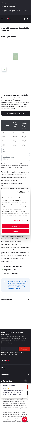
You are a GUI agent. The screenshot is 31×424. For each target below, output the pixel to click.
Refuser (15, 231)
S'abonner (24, 349)
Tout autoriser (15, 226)
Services (5, 374)
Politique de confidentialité (9, 354)
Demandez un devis (15, 113)
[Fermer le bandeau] (28, 191)
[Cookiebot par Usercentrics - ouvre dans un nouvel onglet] (18, 192)
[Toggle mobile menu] (2, 18)
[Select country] (28, 18)
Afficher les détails (20, 220)
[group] (4, 69)
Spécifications (6, 300)
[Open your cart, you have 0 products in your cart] (25, 19)
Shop (3, 368)
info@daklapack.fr (9, 7)
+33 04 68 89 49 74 (10, 3)
